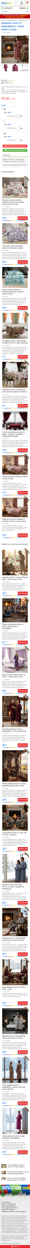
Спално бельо (5, 1202)
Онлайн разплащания (8, 1206)
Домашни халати (23, 20)
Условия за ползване (8, 1210)
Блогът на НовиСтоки (8, 1204)
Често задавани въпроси (9, 1208)
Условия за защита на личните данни (13, 1211)
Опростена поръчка (16, 150)
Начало (3, 20)
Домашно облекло (12, 20)
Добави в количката (16, 146)
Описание (6, 155)
